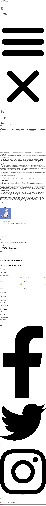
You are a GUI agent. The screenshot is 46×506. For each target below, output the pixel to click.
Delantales (4, 13)
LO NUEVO (2, 111)
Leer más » (1, 251)
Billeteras (2, 115)
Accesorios (2, 116)
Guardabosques (5, 14)
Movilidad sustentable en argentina (8, 248)
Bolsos (2, 7)
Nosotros (2, 121)
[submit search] (11, 124)
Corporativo (3, 17)
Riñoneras (2, 8)
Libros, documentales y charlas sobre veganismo (11, 260)
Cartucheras (4, 11)
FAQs (2, 122)
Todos (2, 110)
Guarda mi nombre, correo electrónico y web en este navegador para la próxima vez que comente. (14, 242)
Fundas (2, 9)
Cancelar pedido (3, 300)
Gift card (4, 15)
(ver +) (2, 281)
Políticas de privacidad (4, 309)
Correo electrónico (3, 236)
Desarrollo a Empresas (4, 305)
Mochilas (2, 6)
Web (0, 239)
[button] (23, 64)
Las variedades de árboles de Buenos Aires (10, 265)
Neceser (4, 12)
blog (2, 128)
